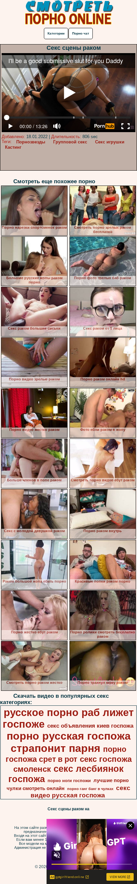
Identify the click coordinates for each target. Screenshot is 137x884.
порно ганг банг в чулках (90, 789)
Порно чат (80, 33)
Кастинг (13, 147)
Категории (56, 33)
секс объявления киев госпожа (90, 725)
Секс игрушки (109, 141)
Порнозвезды (30, 141)
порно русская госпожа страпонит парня (69, 742)
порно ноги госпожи (69, 780)
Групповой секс (70, 141)
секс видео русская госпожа (80, 791)
